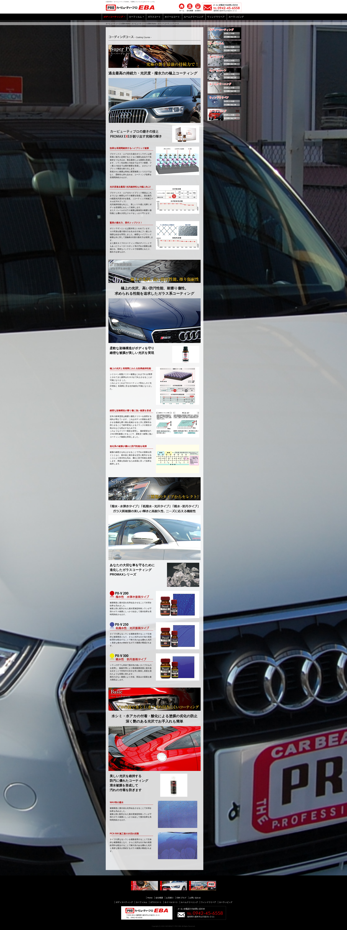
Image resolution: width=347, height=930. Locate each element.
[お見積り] (198, 7)
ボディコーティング (113, 17)
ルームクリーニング (193, 17)
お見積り (170, 898)
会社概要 (159, 898)
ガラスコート (154, 17)
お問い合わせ (195, 898)
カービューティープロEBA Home (118, 23)
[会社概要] (190, 7)
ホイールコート (172, 17)
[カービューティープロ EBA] (132, 7)
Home (149, 898)
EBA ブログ (181, 898)
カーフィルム (135, 17)
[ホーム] (182, 7)
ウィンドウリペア (216, 17)
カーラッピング (236, 17)
